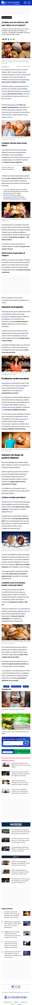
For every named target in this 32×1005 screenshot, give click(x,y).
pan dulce (13, 105)
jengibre (26, 91)
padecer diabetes (14, 467)
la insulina (17, 488)
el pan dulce (16, 96)
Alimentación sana (16, 686)
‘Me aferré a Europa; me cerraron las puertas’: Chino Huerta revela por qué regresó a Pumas (20, 840)
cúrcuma (4, 94)
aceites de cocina (20, 419)
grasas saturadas (21, 385)
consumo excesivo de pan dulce (19, 79)
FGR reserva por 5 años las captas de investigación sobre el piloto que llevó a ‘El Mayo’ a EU (20, 880)
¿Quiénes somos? (7, 1002)
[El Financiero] (10, 3)
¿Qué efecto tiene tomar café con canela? (13, 709)
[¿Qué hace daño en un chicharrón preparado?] (26, 169)
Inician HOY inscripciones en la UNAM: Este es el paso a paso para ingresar (20, 765)
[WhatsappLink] (16, 751)
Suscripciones (24, 1002)
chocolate (19, 110)
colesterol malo (15, 426)
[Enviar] (25, 743)
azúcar (13, 110)
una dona (26, 74)
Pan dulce (6, 686)
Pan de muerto (7, 197)
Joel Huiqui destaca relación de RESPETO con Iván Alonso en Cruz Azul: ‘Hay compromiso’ (20, 849)
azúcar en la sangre (19, 333)
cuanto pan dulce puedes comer (17, 611)
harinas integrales (16, 557)
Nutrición (26, 686)
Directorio (16, 1002)
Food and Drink (6, 17)
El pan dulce (5, 383)
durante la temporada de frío (17, 86)
